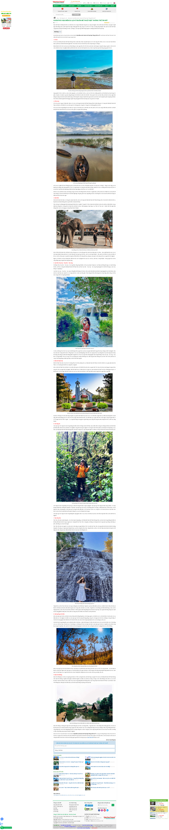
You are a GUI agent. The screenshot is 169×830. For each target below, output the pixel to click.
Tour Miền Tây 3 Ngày (108, 825)
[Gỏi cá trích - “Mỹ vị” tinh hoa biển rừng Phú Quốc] (56, 789)
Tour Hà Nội (103, 826)
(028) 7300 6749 (93, 816)
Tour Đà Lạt (56, 828)
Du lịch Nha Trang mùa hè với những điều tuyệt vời (69, 766)
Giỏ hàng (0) (104, 3)
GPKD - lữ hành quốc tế (58, 806)
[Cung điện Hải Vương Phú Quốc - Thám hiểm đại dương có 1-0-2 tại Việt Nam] (87, 784)
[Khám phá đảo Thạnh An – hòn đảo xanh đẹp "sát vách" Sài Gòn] (56, 775)
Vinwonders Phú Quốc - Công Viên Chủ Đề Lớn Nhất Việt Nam (71, 783)
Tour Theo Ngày (88, 5)
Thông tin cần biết (57, 802)
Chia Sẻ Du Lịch (73, 795)
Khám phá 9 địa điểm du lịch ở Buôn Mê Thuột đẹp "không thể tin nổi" (82, 18)
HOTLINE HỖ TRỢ (7, 827)
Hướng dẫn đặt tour (73, 806)
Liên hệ (112, 5)
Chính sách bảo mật (73, 808)
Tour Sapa (109, 826)
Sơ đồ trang (55, 811)
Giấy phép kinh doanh (57, 804)
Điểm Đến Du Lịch (65, 795)
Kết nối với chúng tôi (102, 808)
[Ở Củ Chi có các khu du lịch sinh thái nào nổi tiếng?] (56, 758)
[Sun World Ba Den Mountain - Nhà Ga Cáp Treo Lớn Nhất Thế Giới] (87, 779)
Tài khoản (110, 3)
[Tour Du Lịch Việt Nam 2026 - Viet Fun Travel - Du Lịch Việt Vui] (59, 2)
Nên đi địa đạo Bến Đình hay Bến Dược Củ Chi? (100, 787)
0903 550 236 (98, 817)
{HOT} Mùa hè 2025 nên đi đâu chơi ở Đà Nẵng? (100, 766)
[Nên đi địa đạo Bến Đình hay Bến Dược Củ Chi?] (87, 789)
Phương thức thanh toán (74, 804)
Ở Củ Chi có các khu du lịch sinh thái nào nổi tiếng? (69, 757)
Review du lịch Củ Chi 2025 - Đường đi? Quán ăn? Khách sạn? (71, 762)
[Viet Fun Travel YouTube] (104, 810)
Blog (85, 3)
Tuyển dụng (55, 809)
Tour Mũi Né (62, 828)
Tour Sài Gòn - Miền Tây (58, 826)
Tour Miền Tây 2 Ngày (98, 825)
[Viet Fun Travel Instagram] (101, 810)
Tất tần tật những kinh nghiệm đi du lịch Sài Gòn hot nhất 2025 (103, 757)
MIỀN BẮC (79, 5)
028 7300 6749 (76, 1)
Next (115, 9)
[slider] (107, 22)
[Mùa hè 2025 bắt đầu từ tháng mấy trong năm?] (87, 763)
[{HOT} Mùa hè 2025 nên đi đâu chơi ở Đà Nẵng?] (87, 768)
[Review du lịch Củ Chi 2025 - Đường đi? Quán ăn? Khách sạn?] (56, 763)
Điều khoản (97, 3)
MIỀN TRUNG (71, 5)
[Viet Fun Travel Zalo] (107, 810)
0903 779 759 (92, 817)
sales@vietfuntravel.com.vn (93, 819)
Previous (54, 9)
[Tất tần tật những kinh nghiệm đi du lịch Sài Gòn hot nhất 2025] (87, 758)
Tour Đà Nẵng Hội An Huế (70, 828)
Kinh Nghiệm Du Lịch (81, 795)
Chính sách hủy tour (73, 809)
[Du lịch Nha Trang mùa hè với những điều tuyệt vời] (56, 768)
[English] (114, 3)
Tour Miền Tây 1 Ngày (76, 825)
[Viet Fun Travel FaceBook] (99, 810)
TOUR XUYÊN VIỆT (98, 5)
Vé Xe (106, 5)
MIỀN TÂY (56, 5)
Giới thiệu (90, 3)
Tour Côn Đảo (98, 826)
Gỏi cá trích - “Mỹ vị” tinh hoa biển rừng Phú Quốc (69, 787)
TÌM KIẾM (77, 14)
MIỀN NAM (63, 5)
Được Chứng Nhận (88, 802)
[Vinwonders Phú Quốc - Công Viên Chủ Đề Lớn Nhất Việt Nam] (56, 784)
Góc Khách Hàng (72, 802)
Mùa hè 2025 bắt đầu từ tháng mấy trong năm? (100, 762)
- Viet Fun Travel (70, 822)
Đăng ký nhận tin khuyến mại (104, 802)
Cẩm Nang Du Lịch (63, 18)
